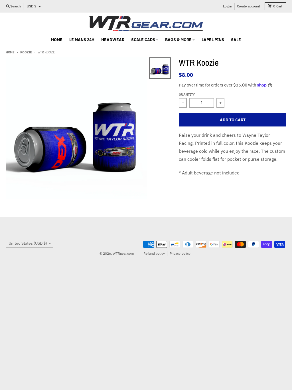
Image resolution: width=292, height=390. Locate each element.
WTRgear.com (123, 253)
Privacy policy (180, 253)
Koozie (26, 52)
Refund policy (154, 253)
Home (10, 52)
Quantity (187, 95)
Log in (227, 6)
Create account (248, 6)
